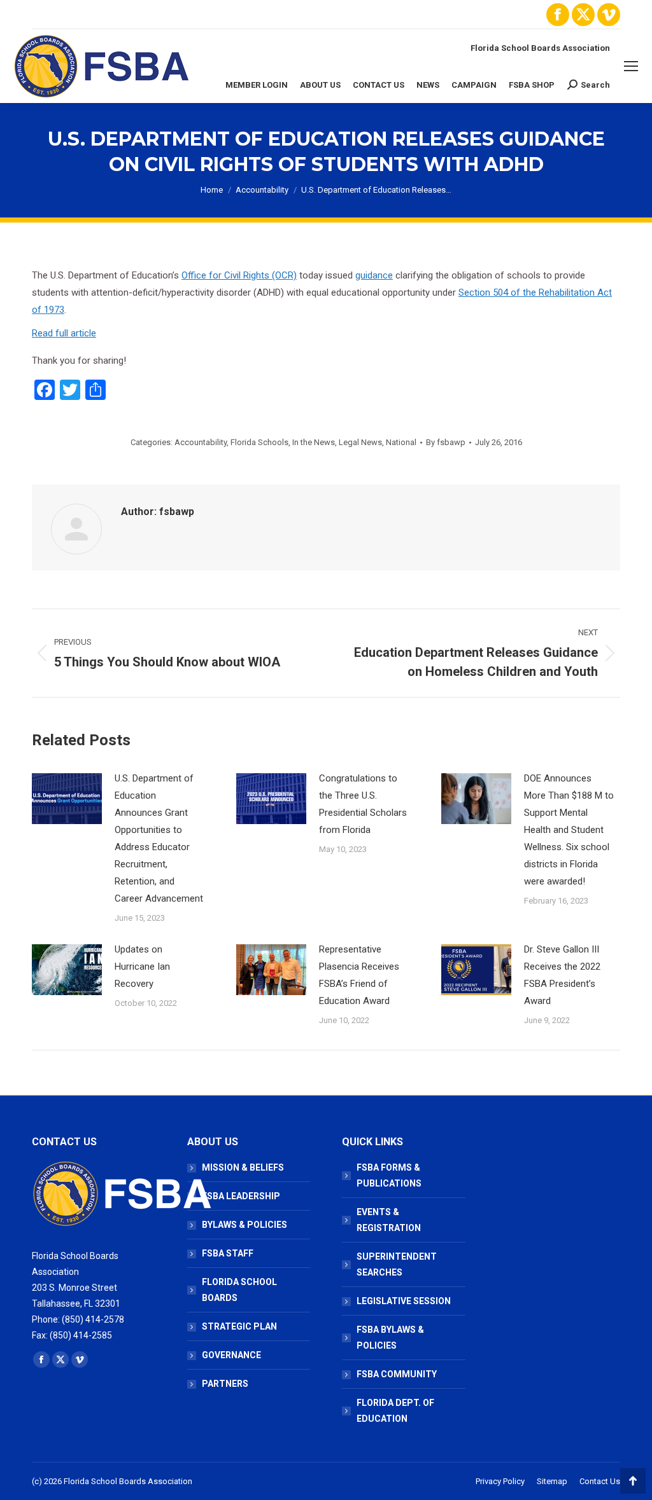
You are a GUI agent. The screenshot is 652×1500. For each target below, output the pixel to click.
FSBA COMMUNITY (397, 1374)
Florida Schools (259, 442)
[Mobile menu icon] (631, 66)
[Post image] (67, 798)
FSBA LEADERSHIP (241, 1196)
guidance (374, 275)
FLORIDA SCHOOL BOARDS (239, 1290)
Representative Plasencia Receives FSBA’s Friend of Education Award (359, 975)
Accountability (200, 442)
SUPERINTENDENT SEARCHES (397, 1264)
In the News (313, 442)
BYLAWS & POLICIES (244, 1225)
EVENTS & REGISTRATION (389, 1220)
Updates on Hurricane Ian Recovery (142, 966)
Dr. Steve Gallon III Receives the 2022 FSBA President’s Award (562, 975)
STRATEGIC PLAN (239, 1326)
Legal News (360, 442)
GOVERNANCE (231, 1355)
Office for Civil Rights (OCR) (239, 275)
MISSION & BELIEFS (243, 1167)
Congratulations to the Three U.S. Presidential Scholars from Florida (363, 804)
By (445, 442)
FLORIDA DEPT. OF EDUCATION (395, 1411)
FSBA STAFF (227, 1253)
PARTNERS (225, 1384)
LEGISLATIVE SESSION (404, 1301)
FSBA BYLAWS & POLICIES (390, 1338)
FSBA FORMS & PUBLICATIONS (389, 1175)
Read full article (64, 333)
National (401, 442)
